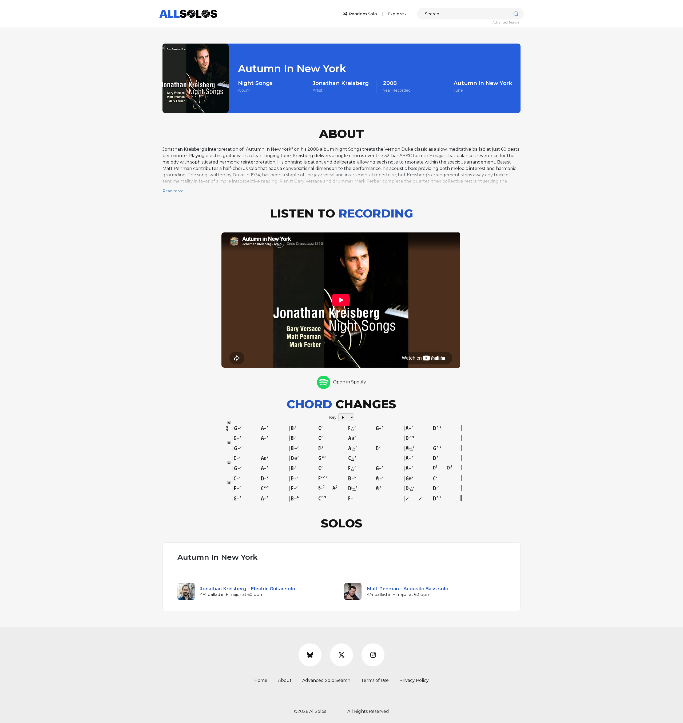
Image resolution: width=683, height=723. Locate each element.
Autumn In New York (483, 83)
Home (260, 680)
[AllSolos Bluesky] (310, 655)
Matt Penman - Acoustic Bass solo (407, 588)
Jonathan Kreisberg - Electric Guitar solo (247, 588)
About (285, 680)
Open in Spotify (349, 381)
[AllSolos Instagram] (373, 655)
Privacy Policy (414, 680)
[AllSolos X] (341, 655)
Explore (396, 13)
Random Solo (362, 13)
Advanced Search (506, 22)
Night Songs (255, 83)
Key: (333, 417)
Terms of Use (375, 680)
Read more (173, 191)
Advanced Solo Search (326, 680)
